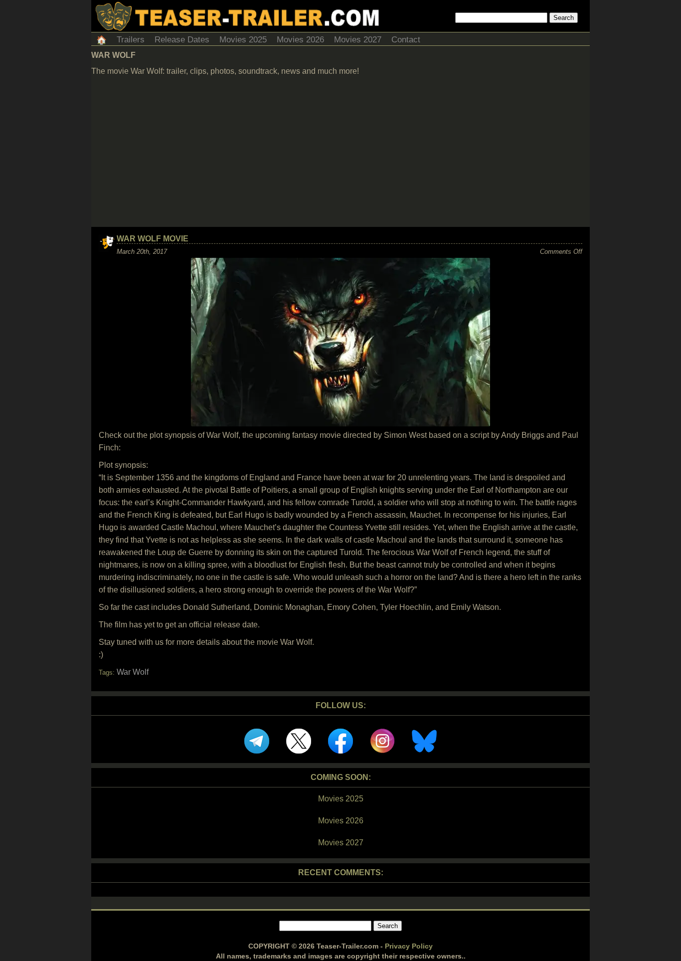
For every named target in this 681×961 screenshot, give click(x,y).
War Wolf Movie (152, 238)
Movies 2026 (300, 39)
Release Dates (182, 39)
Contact (405, 39)
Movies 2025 (243, 39)
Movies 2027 (357, 39)
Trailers (131, 39)
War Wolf (133, 672)
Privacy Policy (409, 946)
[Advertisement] (340, 152)
